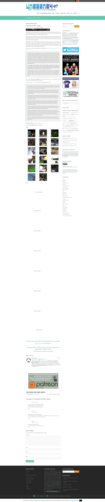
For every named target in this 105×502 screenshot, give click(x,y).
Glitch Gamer (65, 193)
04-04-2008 (35, 27)
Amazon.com (70, 156)
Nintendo (27, 23)
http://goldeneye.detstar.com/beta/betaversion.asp (36, 405)
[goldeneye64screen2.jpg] (31, 147)
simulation (72, 126)
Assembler (64, 180)
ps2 (66, 123)
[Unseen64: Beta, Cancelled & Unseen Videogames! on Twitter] (75, 1)
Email (27, 451)
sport (64, 128)
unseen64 (68, 132)
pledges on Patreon (50, 485)
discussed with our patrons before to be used (53, 481)
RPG (72, 125)
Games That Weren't (66, 188)
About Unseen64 (28, 480)
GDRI (63, 190)
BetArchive (64, 184)
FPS (27, 392)
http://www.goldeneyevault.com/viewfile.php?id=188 (36, 425)
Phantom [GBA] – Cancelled (67, 487)
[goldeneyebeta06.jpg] (55, 155)
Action (65, 110)
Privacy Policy (28, 488)
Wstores (64, 143)
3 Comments (41, 27)
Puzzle (68, 123)
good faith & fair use (69, 43)
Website (27, 456)
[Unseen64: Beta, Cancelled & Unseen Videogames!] (42, 7)
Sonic (75, 126)
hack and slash (67, 116)
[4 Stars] (38, 343)
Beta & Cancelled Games (45, 13)
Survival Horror (74, 128)
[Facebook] (58, 358)
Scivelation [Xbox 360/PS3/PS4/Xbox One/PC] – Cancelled (70, 478)
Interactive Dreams (65, 196)
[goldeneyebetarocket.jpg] (31, 164)
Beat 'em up (74, 112)
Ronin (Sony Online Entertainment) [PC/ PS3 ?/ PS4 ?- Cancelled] (71, 490)
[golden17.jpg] (55, 138)
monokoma (29, 27)
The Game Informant (66, 214)
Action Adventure (72, 110)
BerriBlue (64, 181)
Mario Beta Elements (66, 200)
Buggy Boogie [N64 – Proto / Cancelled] (32, 394)
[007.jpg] (31, 129)
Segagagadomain (65, 207)
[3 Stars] (37, 343)
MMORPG (70, 118)
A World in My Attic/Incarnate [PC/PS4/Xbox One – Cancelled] (70, 482)
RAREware (43, 392)
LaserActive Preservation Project (67, 197)
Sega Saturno (65, 206)
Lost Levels (64, 198)
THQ (63, 132)
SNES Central (65, 210)
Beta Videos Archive (66, 183)
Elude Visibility (65, 187)
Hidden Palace (65, 194)
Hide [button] (80, 500)
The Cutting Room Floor (66, 213)
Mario (67, 118)
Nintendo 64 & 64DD (33, 23)
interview (71, 116)
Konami (74, 116)
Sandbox (77, 125)
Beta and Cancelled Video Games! (72, 140)
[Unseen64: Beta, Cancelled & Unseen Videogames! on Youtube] (77, 1)
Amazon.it (74, 156)
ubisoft (65, 132)
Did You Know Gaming (66, 185)
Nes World (64, 201)
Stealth (70, 128)
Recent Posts (31, 355)
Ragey (63, 205)
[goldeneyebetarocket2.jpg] (43, 164)
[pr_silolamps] (43, 173)
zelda (71, 132)
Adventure (70, 112)
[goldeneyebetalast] (31, 173)
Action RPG (66, 112)
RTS (74, 125)
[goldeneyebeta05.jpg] (43, 155)
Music (73, 118)
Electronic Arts (68, 114)
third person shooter (73, 130)
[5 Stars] (40, 343)
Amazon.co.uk (65, 157)
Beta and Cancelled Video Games (31, 475)
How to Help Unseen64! (30, 478)
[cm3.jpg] (55, 129)
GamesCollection (65, 189)
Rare (35, 392)
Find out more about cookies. (73, 500)
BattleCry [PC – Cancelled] (67, 484)
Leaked (64, 118)
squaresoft (66, 128)
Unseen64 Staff (28, 482)
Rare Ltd (39, 392)
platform (71, 121)
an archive (68, 32)
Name (27, 447)
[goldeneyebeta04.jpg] (31, 155)
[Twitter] (59, 358)
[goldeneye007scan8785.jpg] (55, 164)
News (53, 13)
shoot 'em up (67, 126)
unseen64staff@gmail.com (31, 0)
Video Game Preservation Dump (67, 215)
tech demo (65, 130)
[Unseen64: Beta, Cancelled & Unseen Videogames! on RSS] (78, 1)
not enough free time (43, 360)
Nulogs (64, 202)
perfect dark (31, 392)
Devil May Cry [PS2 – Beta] (72, 138)
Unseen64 (45, 359)
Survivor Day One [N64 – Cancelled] (54, 394)
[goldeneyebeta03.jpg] (55, 147)
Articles (57, 13)
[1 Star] (35, 343)
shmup (64, 126)
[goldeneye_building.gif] (43, 147)
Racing (72, 123)
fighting (76, 114)
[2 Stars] (36, 343)
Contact (75, 13)
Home (38, 13)
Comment (27, 434)
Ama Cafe (64, 140)
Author (27, 355)
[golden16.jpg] (43, 138)
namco (75, 118)
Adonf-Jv (64, 179)
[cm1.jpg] (43, 129)
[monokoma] (28, 358)
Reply (29, 408)
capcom (64, 114)
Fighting (73, 114)
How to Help (63, 13)
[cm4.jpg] (31, 138)
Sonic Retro (64, 211)
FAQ (71, 13)
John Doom (33, 411)
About (68, 13)
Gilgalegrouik (65, 192)
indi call (64, 145)
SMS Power (64, 209)
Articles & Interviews (29, 476)
